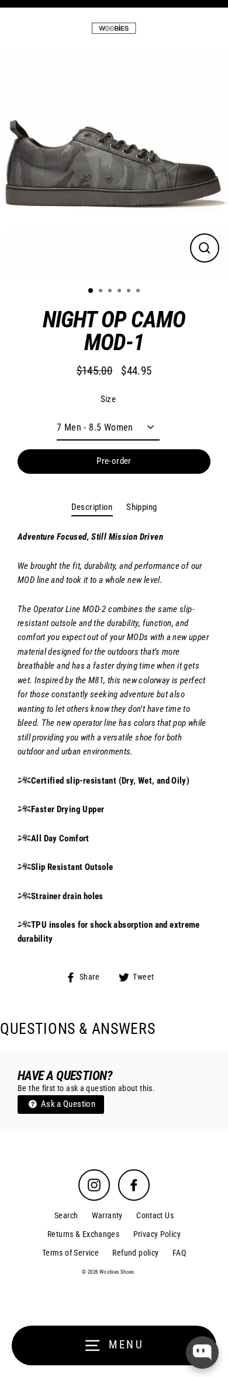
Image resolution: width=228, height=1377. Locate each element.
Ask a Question (67, 1104)
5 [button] (130, 292)
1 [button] (91, 291)
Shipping (141, 507)
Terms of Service (70, 1252)
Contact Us (155, 1215)
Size (108, 399)
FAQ (179, 1252)
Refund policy (135, 1252)
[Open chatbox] (202, 1352)
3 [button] (111, 292)
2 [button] (102, 292)
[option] (114, 163)
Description (92, 507)
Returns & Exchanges (83, 1234)
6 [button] (139, 292)
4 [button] (120, 292)
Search (66, 1215)
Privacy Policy (157, 1234)
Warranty (107, 1215)
